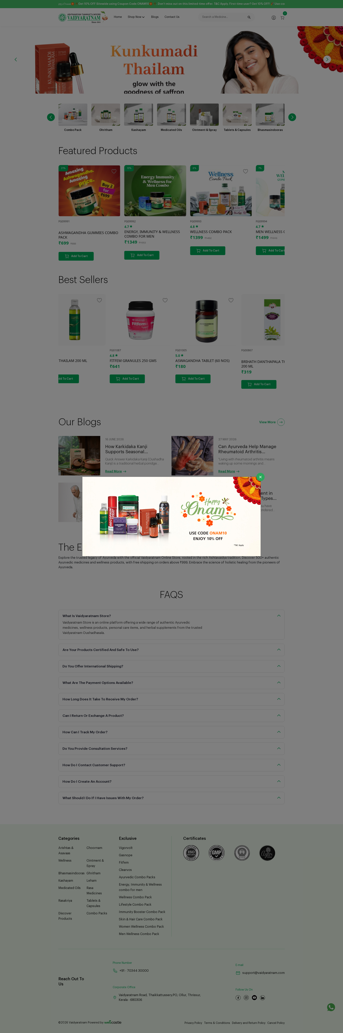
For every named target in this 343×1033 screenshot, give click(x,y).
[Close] (260, 477)
